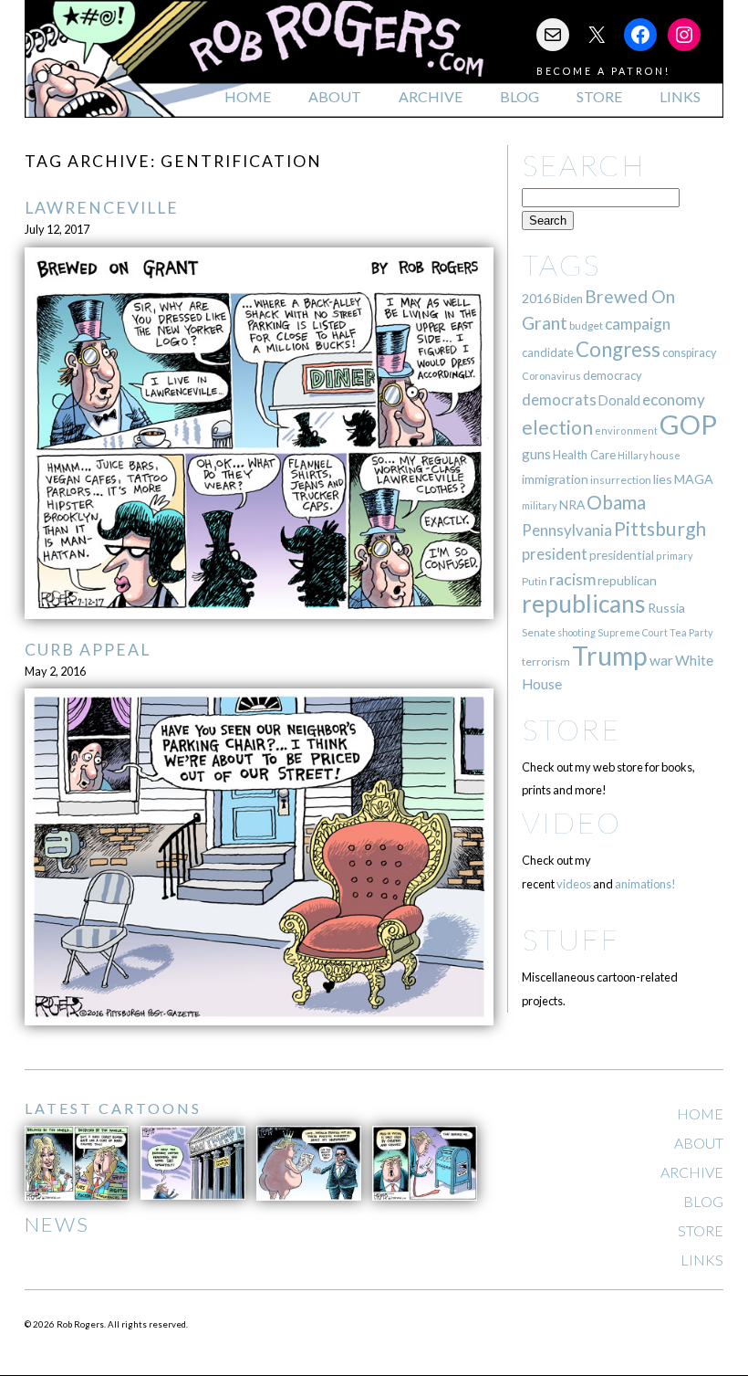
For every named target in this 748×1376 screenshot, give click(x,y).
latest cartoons (113, 1108)
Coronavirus (551, 376)
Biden (568, 298)
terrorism (546, 661)
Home (247, 96)
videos (573, 884)
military (539, 505)
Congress (618, 349)
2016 (536, 298)
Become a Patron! (603, 71)
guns (536, 454)
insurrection (620, 480)
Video (571, 822)
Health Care (584, 454)
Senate (539, 632)
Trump (610, 655)
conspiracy (689, 353)
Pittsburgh (660, 529)
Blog (519, 96)
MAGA (693, 479)
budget (586, 325)
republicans (584, 603)
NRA (572, 504)
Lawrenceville (102, 207)
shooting (576, 632)
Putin (534, 581)
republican (627, 580)
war (661, 659)
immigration (555, 479)
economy (673, 399)
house (664, 455)
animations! (645, 884)
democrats (559, 399)
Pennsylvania (567, 530)
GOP (688, 424)
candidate (548, 352)
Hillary (633, 455)
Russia (666, 607)
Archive (430, 96)
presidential (621, 555)
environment (626, 430)
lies (662, 479)
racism (572, 579)
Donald (619, 400)
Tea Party (691, 632)
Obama (616, 502)
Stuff (570, 939)
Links (680, 96)
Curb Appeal (88, 649)
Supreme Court (632, 632)
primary (674, 556)
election (557, 426)
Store (599, 96)
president (554, 554)
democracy (612, 375)
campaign (637, 323)
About (334, 96)
